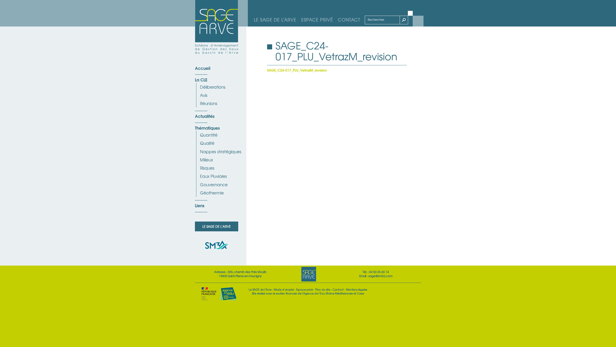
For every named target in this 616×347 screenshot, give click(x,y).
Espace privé (317, 19)
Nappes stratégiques (220, 151)
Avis (203, 95)
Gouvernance (214, 184)
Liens (199, 205)
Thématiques (207, 128)
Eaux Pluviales (213, 176)
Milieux (206, 160)
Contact (349, 19)
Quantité (209, 135)
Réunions (208, 103)
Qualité (207, 143)
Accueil (202, 68)
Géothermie (212, 193)
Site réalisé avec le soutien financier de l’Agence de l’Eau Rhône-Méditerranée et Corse (308, 293)
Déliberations (212, 87)
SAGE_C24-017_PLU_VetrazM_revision (297, 70)
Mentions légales (356, 289)
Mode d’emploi (284, 289)
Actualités (204, 116)
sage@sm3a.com (380, 276)
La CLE (201, 79)
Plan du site (322, 289)
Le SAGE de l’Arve (275, 19)
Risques (207, 168)
